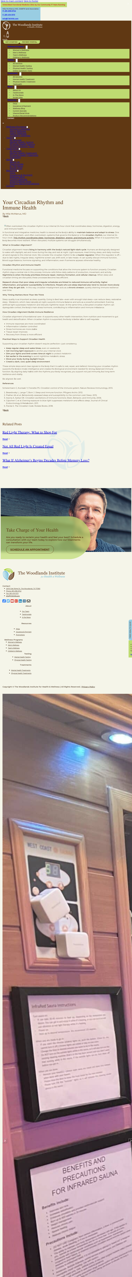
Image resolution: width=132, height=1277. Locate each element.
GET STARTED (11, 42)
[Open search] (5, 36)
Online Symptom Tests (22, 71)
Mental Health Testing (22, 66)
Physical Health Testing (23, 68)
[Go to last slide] (5, 1141)
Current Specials (20, 111)
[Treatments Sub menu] (20, 74)
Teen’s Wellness (20, 55)
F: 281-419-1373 (9, 15)
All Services (17, 63)
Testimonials (18, 93)
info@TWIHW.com (10, 19)
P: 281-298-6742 (9, 11)
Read (5, 439)
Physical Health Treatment (24, 82)
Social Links (18, 97)
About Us (17, 90)
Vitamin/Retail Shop (21, 113)
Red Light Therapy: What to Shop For (30, 432)
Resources (11, 100)
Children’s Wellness (21, 57)
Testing (10, 60)
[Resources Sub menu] (19, 100)
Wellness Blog (19, 108)
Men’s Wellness (19, 53)
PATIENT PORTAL (29, 42)
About (10, 87)
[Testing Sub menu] (17, 60)
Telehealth (17, 84)
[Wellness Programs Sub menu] (27, 47)
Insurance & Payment (22, 106)
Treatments (12, 73)
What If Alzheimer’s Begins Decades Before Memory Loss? (46, 460)
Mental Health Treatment (23, 79)
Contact (10, 118)
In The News (18, 95)
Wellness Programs (15, 46)
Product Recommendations (24, 116)
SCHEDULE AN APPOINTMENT (30, 549)
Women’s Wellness (21, 50)
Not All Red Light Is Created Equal (28, 446)
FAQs (15, 104)
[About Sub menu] (15, 87)
